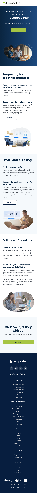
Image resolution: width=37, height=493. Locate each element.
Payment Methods (18, 384)
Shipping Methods (18, 389)
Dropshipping (18, 424)
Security (18, 484)
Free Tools (18, 462)
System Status (18, 472)
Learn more (8, 118)
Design (18, 467)
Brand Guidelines (18, 443)
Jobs (18, 436)
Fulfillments (18, 397)
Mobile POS (18, 419)
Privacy (13, 484)
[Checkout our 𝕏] (21, 368)
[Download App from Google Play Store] (13, 374)
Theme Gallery (18, 392)
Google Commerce (18, 416)
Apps (18, 395)
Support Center (18, 455)
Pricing (18, 438)
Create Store (18, 30)
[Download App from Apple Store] (23, 374)
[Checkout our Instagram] (16, 368)
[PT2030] (18, 480)
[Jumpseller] (18, 361)
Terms (24, 484)
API (18, 470)
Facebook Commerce (18, 409)
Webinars (18, 465)
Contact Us (18, 446)
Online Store (18, 406)
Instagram (18, 411)
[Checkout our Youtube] (25, 368)
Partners (18, 441)
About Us (18, 433)
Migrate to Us (18, 457)
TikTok (18, 421)
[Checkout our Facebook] (11, 368)
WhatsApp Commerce (18, 414)
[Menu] (32, 3)
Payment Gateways (18, 387)
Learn (18, 460)
